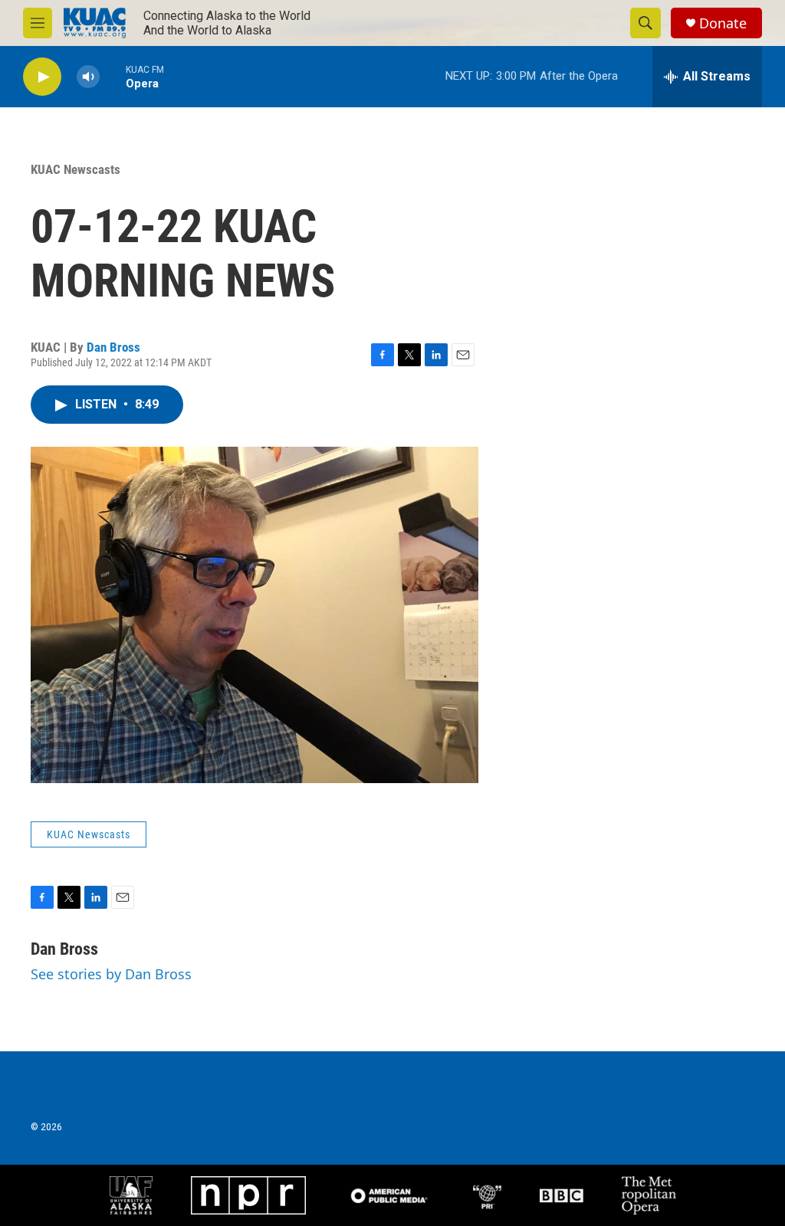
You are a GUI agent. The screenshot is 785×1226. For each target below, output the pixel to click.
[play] (42, 77)
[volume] (88, 77)
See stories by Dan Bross (111, 974)
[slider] (112, 76)
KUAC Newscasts (75, 169)
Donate (723, 23)
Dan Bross (113, 347)
